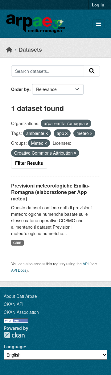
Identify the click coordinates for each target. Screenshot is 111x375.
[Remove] (87, 123)
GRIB (17, 242)
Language (14, 346)
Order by (20, 89)
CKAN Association (21, 312)
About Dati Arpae (20, 296)
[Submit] (92, 71)
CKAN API (13, 304)
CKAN (14, 335)
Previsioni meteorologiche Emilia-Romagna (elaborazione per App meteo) (50, 192)
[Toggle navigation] (98, 23)
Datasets (30, 49)
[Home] (9, 49)
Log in (98, 5)
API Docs (19, 270)
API (85, 263)
